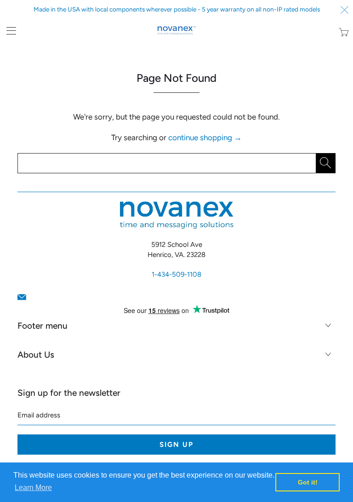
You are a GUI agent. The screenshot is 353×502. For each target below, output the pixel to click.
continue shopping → (205, 137)
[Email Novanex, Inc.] (21, 297)
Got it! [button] (308, 482)
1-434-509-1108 (176, 274)
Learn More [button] (33, 487)
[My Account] (8, 30)
